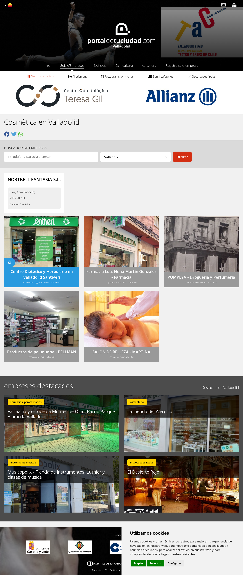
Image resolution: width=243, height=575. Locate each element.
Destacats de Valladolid (220, 387)
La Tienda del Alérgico (149, 411)
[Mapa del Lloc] (234, 4)
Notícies (100, 65)
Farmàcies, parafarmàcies (26, 402)
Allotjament (79, 76)
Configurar (174, 563)
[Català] (8, 5)
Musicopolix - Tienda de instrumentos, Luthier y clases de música (56, 474)
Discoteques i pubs (203, 76)
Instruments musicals (23, 462)
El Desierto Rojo (143, 472)
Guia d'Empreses (72, 65)
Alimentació (137, 402)
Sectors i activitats (42, 76)
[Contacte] (223, 4)
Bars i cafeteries (162, 76)
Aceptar (138, 563)
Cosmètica (25, 204)
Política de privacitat (120, 570)
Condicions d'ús (100, 570)
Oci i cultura (124, 65)
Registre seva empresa (182, 65)
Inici (47, 65)
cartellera (149, 65)
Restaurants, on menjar (119, 76)
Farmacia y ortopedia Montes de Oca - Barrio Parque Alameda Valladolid (61, 414)
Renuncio (155, 563)
